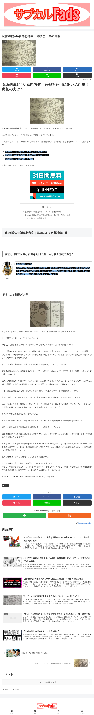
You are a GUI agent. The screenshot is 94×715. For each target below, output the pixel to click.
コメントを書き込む (47, 682)
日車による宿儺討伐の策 (38, 218)
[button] (87, 392)
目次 (44, 207)
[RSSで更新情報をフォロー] (69, 515)
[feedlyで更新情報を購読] (24, 515)
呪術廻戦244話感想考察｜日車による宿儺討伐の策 (43, 212)
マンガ (6, 485)
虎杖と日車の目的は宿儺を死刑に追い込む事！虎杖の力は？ (48, 215)
